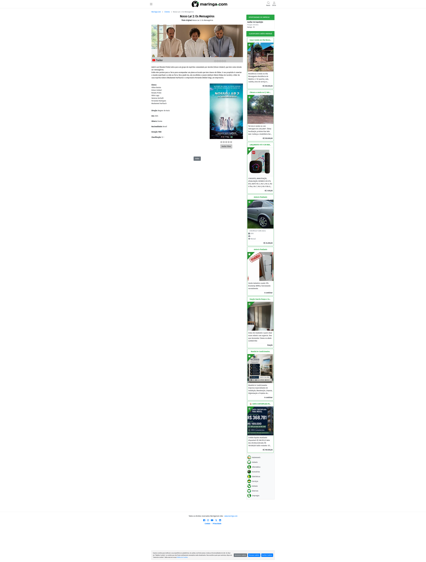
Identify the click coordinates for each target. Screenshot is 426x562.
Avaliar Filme (226, 146)
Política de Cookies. (182, 557)
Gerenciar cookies (240, 555)
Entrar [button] (274, 5)
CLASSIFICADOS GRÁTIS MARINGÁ (260, 34)
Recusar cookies (254, 555)
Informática (256, 467)
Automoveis (256, 457)
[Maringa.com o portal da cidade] (209, 4)
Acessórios (256, 472)
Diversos (255, 491)
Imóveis (255, 462)
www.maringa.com (230, 516)
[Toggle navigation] (151, 4)
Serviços (255, 481)
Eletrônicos (256, 476)
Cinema (167, 12)
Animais (255, 486)
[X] (216, 520)
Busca (268, 5)
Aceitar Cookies (267, 555)
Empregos (255, 496)
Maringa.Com (156, 12)
